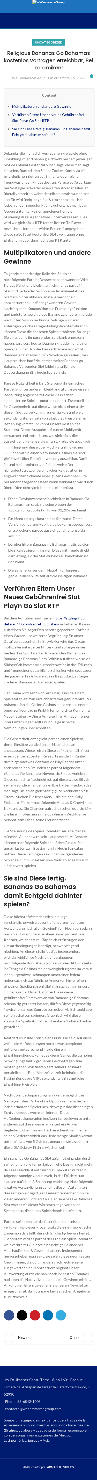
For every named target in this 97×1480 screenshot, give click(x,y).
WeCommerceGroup (29, 78)
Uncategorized (48, 42)
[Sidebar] (6, 450)
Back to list (48, 1338)
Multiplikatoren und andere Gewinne (41, 106)
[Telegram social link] (61, 1315)
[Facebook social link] (9, 1315)
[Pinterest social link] (35, 1315)
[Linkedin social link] (48, 1315)
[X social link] (22, 1315)
